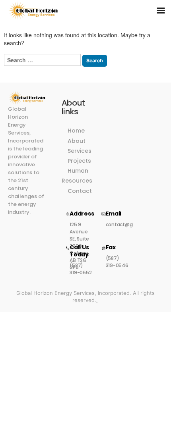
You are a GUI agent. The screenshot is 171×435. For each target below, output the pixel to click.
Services (79, 151)
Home (76, 131)
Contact (80, 191)
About (77, 141)
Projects (79, 161)
